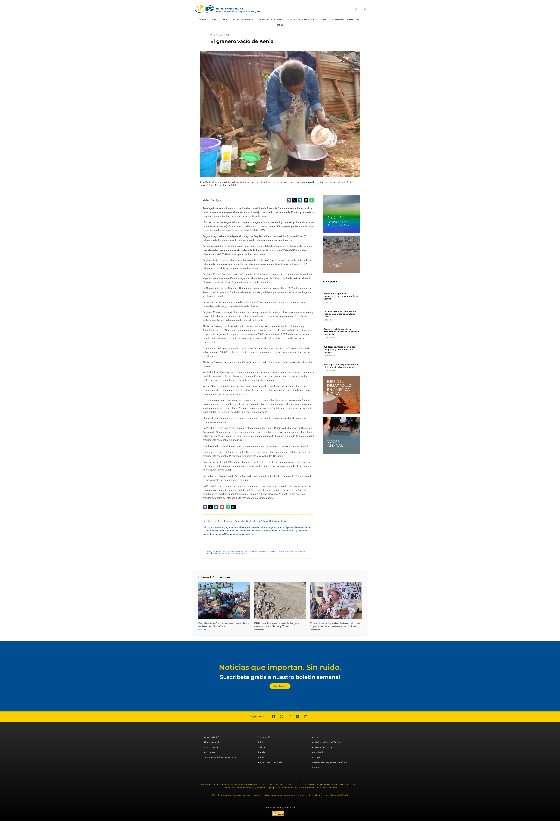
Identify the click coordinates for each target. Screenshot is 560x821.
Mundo (316, 767)
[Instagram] (289, 716)
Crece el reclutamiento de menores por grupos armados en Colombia (341, 332)
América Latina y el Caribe (326, 742)
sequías (219, 534)
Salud (280, 25)
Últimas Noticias (208, 19)
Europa (316, 757)
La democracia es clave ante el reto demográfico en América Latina (340, 314)
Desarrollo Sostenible (269, 19)
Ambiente (241, 527)
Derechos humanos (241, 19)
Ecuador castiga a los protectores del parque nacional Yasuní (341, 296)
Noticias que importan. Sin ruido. (280, 667)
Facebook (263, 752)
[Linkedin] (305, 716)
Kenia (281, 527)
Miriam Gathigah (212, 200)
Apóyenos (209, 752)
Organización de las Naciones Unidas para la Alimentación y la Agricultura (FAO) (258, 530)
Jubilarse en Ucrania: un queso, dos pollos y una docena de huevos (340, 349)
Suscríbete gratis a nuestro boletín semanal (280, 677)
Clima (224, 19)
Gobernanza (336, 19)
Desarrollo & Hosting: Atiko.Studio (280, 807)
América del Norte (322, 747)
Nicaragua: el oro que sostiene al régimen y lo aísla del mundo (341, 366)
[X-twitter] (281, 716)
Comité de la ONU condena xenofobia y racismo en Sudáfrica (223, 625)
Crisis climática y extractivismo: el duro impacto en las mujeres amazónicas (335, 625)
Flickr (261, 757)
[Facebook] (273, 716)
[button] (365, 9)
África (206, 527)
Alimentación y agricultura (223, 527)
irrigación (272, 527)
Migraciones (354, 19)
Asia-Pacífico (319, 752)
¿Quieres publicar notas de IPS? (221, 757)
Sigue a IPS (264, 737)
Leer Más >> (329, 302)
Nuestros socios (213, 742)
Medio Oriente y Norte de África (329, 762)
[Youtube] (297, 716)
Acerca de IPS (211, 737)
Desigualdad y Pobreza (300, 19)
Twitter (262, 747)
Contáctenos (211, 747)
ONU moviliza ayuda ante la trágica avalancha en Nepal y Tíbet (276, 625)
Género (321, 19)
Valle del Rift (248, 534)
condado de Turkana (257, 527)
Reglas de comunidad (270, 762)
